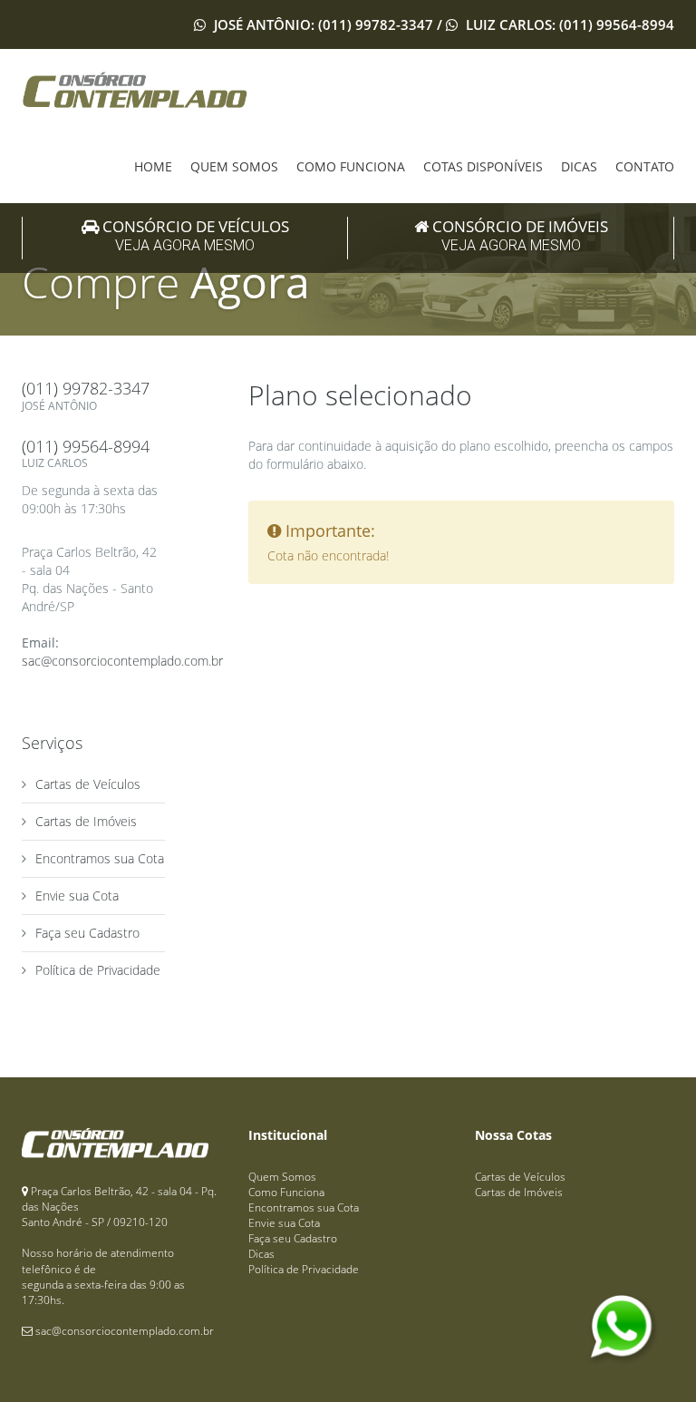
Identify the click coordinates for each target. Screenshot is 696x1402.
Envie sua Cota (77, 895)
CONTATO (644, 166)
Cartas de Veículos (87, 784)
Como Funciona (286, 1192)
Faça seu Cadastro (87, 932)
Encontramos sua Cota (99, 858)
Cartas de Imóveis (86, 821)
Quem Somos (282, 1176)
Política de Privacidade (97, 969)
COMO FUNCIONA (350, 166)
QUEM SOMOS (234, 166)
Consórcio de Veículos (194, 235)
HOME (153, 166)
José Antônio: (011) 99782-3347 (323, 24)
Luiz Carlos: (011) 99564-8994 (568, 24)
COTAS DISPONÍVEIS (483, 166)
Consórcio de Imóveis (518, 235)
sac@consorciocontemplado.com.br (122, 660)
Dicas (261, 1253)
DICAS (579, 166)
